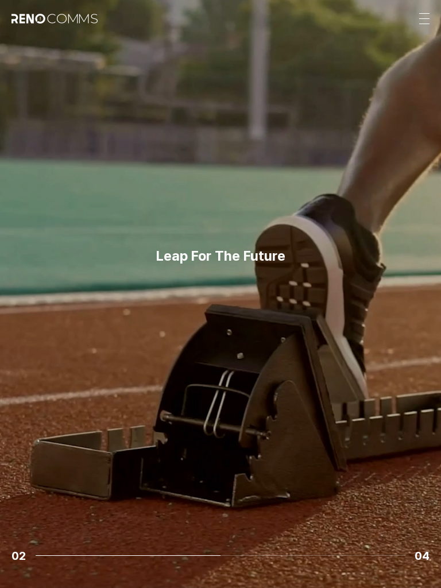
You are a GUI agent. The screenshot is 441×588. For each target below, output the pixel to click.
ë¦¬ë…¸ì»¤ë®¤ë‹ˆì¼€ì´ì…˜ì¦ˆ (220, 305)
